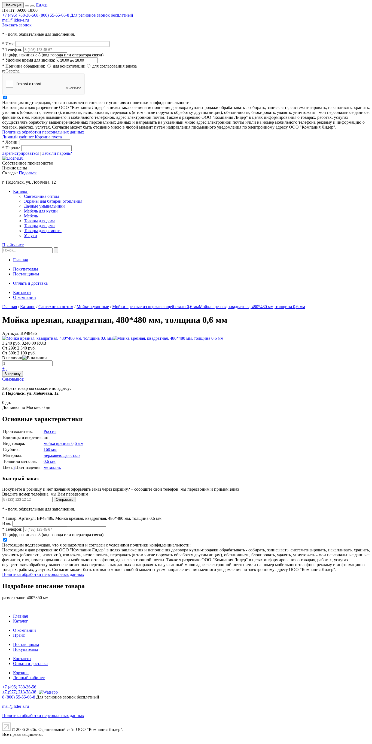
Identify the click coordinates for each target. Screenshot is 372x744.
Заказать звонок (17, 25)
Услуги (30, 235)
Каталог (20, 191)
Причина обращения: (23, 66)
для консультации (69, 66)
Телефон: (12, 49)
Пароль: (11, 147)
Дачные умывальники (44, 206)
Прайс (19, 635)
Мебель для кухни (41, 211)
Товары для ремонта (43, 230)
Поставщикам (26, 274)
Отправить (64, 499)
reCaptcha (11, 71)
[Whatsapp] (47, 692)
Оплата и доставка (30, 283)
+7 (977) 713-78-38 (19, 692)
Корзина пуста (48, 137)
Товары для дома (39, 220)
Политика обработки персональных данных (43, 132)
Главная (20, 259)
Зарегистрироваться (20, 153)
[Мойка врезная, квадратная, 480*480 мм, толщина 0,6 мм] (57, 338)
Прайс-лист (13, 244)
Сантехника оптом (41, 196)
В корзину (12, 374)
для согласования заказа (114, 66)
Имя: (8, 43)
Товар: (9, 518)
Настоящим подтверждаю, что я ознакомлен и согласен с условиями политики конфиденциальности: (96, 102)
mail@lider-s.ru (15, 20)
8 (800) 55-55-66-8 (84, 15)
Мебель (31, 216)
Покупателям (25, 269)
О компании (24, 297)
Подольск (28, 173)
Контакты (22, 292)
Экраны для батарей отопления (53, 201)
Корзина (21, 672)
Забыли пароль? (57, 153)
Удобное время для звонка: (28, 60)
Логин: (10, 142)
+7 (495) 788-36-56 (19, 15)
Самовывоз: (13, 379)
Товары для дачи (39, 225)
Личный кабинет (18, 137)
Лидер (41, 4)
